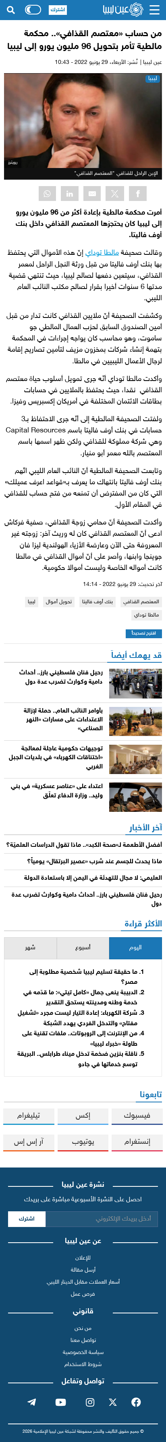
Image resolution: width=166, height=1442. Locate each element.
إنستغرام (137, 1142)
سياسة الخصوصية (83, 1352)
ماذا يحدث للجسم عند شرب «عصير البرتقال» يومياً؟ (94, 862)
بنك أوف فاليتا (97, 602)
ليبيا (152, 78)
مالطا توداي (102, 253)
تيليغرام (28, 1115)
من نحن (83, 1328)
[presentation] (135, 948)
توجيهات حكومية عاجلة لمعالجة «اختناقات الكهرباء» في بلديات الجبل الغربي (56, 758)
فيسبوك (137, 1115)
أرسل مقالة (83, 1270)
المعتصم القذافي (141, 602)
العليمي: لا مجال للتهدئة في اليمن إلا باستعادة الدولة (93, 878)
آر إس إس (28, 1142)
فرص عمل (83, 1294)
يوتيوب (83, 1142)
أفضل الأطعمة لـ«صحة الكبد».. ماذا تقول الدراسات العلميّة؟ (84, 845)
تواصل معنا (83, 1340)
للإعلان (83, 1258)
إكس (83, 1115)
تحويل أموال (59, 602)
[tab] (135, 948)
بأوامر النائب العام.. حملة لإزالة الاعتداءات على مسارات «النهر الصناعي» (63, 720)
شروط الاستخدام (83, 1364)
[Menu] (155, 10)
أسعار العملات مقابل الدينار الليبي (83, 1282)
